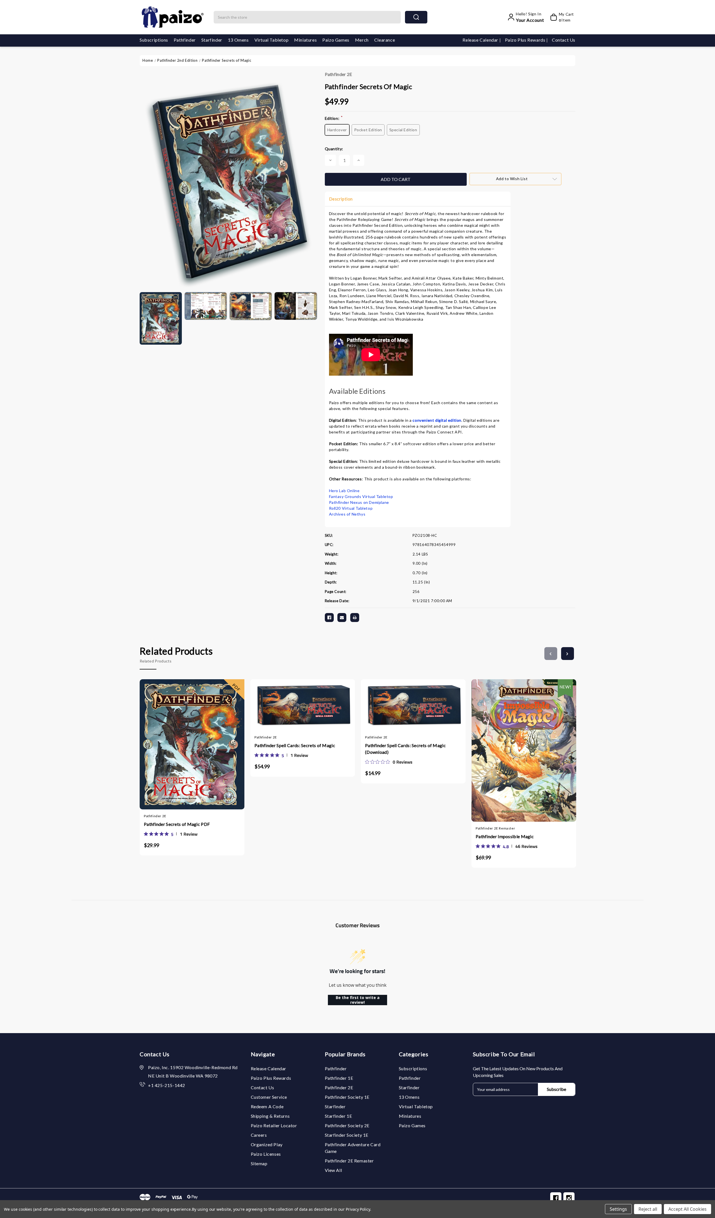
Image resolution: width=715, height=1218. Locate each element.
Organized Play (267, 1144)
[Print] (354, 617)
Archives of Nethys (347, 514)
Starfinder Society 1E (347, 1135)
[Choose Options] (507, 740)
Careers (259, 1135)
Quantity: (334, 148)
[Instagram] (569, 1197)
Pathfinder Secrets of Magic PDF (177, 824)
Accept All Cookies (687, 1209)
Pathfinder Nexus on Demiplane (359, 502)
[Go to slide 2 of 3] (567, 653)
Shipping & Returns (270, 1116)
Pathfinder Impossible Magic (505, 836)
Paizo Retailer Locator (274, 1125)
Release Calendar (481, 39)
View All (333, 1170)
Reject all (647, 1209)
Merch (362, 39)
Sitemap (259, 1163)
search (416, 17)
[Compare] (197, 736)
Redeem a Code (267, 1106)
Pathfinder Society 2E (347, 1125)
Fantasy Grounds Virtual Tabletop (361, 496)
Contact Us (563, 39)
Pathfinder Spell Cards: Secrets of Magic (294, 745)
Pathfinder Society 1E (347, 1097)
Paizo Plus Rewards (525, 39)
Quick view (187, 736)
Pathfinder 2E (338, 74)
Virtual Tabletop (271, 39)
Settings (618, 1209)
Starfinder (211, 39)
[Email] (341, 617)
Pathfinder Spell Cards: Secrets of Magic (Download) (405, 749)
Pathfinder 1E (339, 1078)
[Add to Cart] (175, 736)
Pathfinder (185, 39)
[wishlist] (209, 736)
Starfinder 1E (338, 1116)
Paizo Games (335, 39)
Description (341, 198)
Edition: (334, 118)
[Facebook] (329, 617)
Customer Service (269, 1097)
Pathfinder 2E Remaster (349, 1160)
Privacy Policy (358, 1209)
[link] (170, 834)
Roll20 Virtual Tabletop (351, 508)
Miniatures (305, 39)
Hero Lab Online (344, 490)
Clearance (384, 39)
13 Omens (238, 39)
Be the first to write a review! (358, 1000)
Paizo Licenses (266, 1154)
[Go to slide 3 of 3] (550, 653)
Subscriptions (154, 39)
